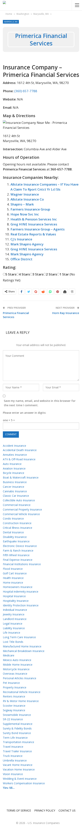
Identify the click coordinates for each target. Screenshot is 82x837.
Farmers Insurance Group (30, 209)
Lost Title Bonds (13, 642)
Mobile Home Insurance (17, 664)
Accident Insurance (14, 445)
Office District (21, 259)
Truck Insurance (13, 756)
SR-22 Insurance (13, 719)
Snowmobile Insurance (17, 715)
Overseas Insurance (15, 673)
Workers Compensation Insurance (24, 783)
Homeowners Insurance (17, 587)
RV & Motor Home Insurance (21, 701)
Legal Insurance (12, 623)
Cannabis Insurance (15, 491)
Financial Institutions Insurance (22, 564)
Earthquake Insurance (16, 541)
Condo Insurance (13, 518)
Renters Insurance (14, 696)
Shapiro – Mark (22, 204)
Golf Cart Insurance (15, 573)
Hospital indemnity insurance (20, 591)
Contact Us (67, 810)
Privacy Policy (44, 810)
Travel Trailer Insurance (17, 751)
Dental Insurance (13, 532)
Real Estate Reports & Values (33, 234)
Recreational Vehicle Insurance (21, 692)
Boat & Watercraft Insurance (21, 477)
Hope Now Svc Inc (24, 214)
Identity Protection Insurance (21, 605)
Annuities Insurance (15, 454)
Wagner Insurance (24, 194)
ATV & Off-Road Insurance (19, 459)
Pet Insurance (11, 683)
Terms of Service (18, 810)
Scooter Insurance (14, 705)
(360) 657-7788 (25, 91)
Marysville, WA (11, 22)
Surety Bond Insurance (17, 733)
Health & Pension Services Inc (33, 219)
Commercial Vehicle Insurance (21, 514)
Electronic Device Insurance (20, 546)
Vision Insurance (13, 774)
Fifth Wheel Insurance (16, 555)
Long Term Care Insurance (19, 637)
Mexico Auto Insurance (17, 660)
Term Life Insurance (15, 737)
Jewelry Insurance (13, 614)
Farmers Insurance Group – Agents (37, 229)
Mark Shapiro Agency (26, 244)
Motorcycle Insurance (16, 669)
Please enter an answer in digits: (24, 412)
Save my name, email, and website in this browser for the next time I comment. (40, 403)
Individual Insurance (15, 610)
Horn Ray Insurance (65, 313)
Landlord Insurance (15, 619)
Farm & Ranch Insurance (18, 550)
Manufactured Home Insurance (22, 646)
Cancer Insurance (13, 486)
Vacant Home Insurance (17, 765)
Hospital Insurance (14, 596)
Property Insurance (14, 687)
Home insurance (13, 582)
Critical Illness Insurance (17, 527)
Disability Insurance (15, 537)
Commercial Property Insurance (22, 509)
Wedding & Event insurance (20, 778)
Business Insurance (15, 482)
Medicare (8, 655)
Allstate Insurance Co (27, 199)
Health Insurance (13, 578)
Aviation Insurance (14, 468)
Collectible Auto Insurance (19, 500)
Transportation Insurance (18, 742)
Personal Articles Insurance (19, 678)
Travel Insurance (13, 746)
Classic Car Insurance (16, 495)
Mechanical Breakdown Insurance (23, 651)
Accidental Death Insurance (20, 450)
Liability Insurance (14, 628)
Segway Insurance (14, 710)
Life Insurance (11, 632)
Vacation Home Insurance (19, 769)
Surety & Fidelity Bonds (17, 728)
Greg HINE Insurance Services (33, 224)
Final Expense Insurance (17, 560)
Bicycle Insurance (13, 473)
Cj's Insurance (21, 239)
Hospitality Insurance (16, 601)
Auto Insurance (12, 464)
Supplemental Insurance (17, 724)
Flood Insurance (13, 569)
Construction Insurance (17, 523)
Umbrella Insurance (15, 760)
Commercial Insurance (17, 505)
